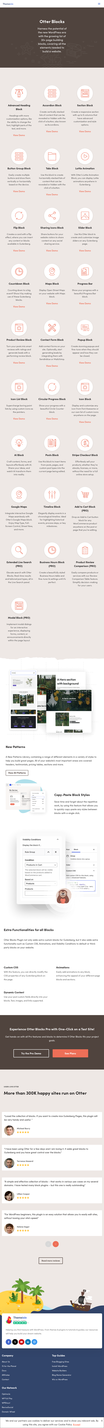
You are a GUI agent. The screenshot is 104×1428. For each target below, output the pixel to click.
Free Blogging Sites (60, 1361)
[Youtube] (21, 1342)
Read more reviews (51, 1260)
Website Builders (59, 1370)
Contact (5, 1379)
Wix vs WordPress (60, 1379)
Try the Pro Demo (31, 1053)
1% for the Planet (9, 1366)
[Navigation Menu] (99, 4)
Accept (76, 1424)
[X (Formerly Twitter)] (15, 1342)
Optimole (6, 1394)
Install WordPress (59, 1366)
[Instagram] (34, 1342)
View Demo (19, 135)
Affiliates (6, 1375)
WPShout (6, 1402)
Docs (4, 1370)
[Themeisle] (8, 3)
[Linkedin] (28, 1342)
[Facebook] (8, 1342)
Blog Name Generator (61, 1375)
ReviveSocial (7, 1407)
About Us (6, 1361)
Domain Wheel (8, 1411)
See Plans (70, 1053)
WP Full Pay (7, 1398)
